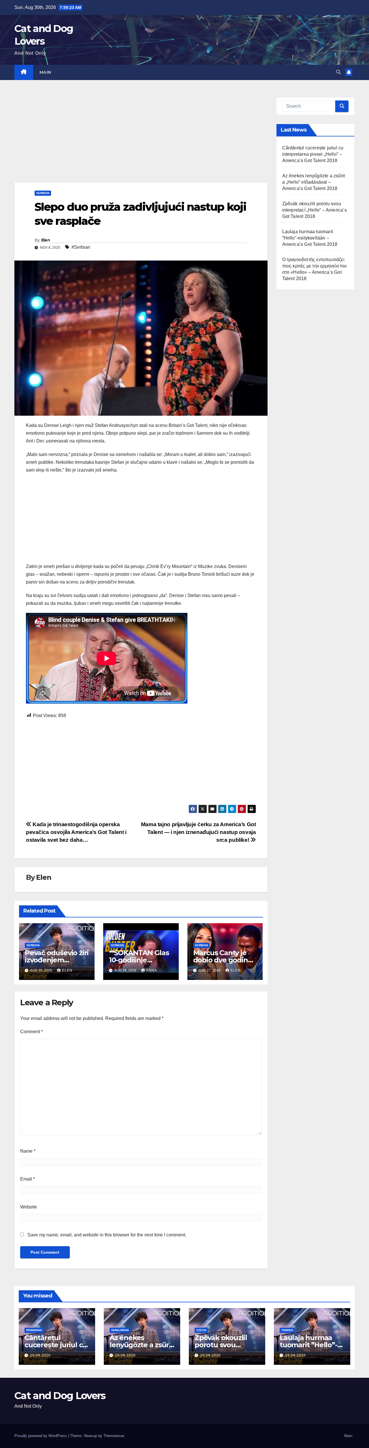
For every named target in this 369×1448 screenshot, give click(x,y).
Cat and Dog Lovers (59, 1396)
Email (27, 1179)
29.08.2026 (40, 1355)
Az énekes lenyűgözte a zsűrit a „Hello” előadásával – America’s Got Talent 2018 (313, 182)
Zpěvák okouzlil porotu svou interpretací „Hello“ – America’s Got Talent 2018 (314, 210)
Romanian (34, 1330)
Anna (151, 970)
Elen (45, 240)
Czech (201, 1330)
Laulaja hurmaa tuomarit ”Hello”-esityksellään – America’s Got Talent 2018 (310, 238)
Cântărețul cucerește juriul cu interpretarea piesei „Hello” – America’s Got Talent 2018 (313, 154)
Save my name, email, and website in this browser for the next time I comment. (106, 1234)
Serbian (42, 193)
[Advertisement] (141, 140)
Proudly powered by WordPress (41, 1436)
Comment (31, 1031)
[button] (338, 72)
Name (27, 1151)
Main (45, 72)
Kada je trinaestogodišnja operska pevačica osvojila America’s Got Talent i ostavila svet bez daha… (76, 832)
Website (28, 1206)
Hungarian (120, 1330)
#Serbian (80, 247)
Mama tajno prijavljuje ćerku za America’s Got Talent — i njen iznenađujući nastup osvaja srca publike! (198, 832)
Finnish (287, 1330)
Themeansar (113, 1436)
